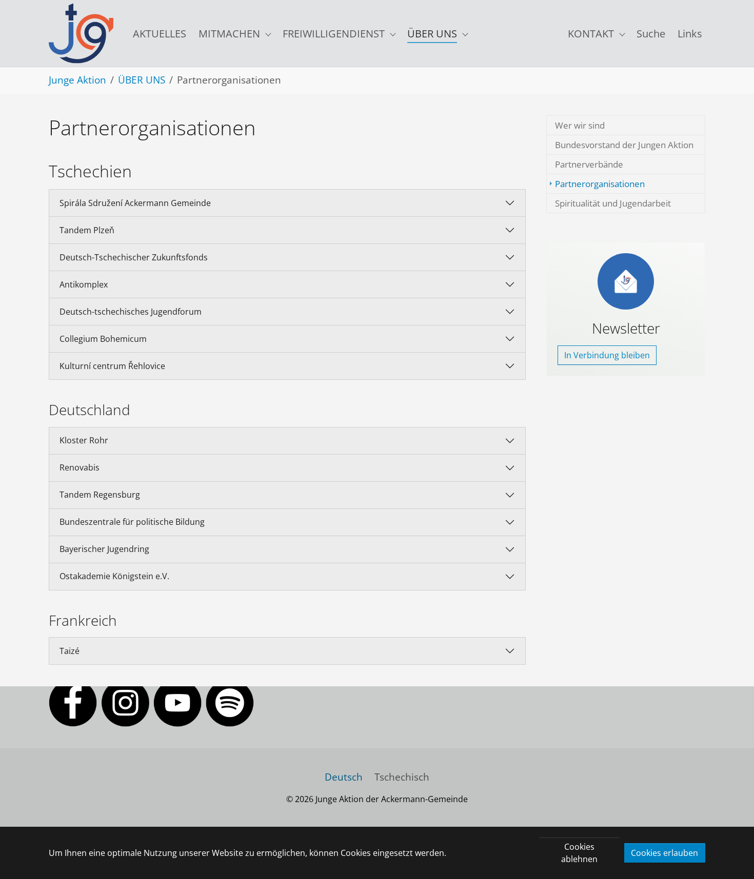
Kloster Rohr (83, 440)
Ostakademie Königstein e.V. (114, 576)
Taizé (69, 651)
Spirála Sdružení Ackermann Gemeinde (135, 203)
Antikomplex (83, 284)
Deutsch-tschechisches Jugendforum (130, 311)
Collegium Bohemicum (103, 338)
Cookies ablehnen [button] (579, 853)
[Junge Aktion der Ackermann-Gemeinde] (81, 33)
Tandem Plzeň (86, 230)
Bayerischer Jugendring (104, 549)
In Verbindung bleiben (607, 355)
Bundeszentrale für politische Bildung (132, 521)
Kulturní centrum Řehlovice (112, 366)
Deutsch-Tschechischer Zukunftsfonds (133, 257)
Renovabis (79, 467)
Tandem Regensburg (99, 494)
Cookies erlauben (664, 852)
